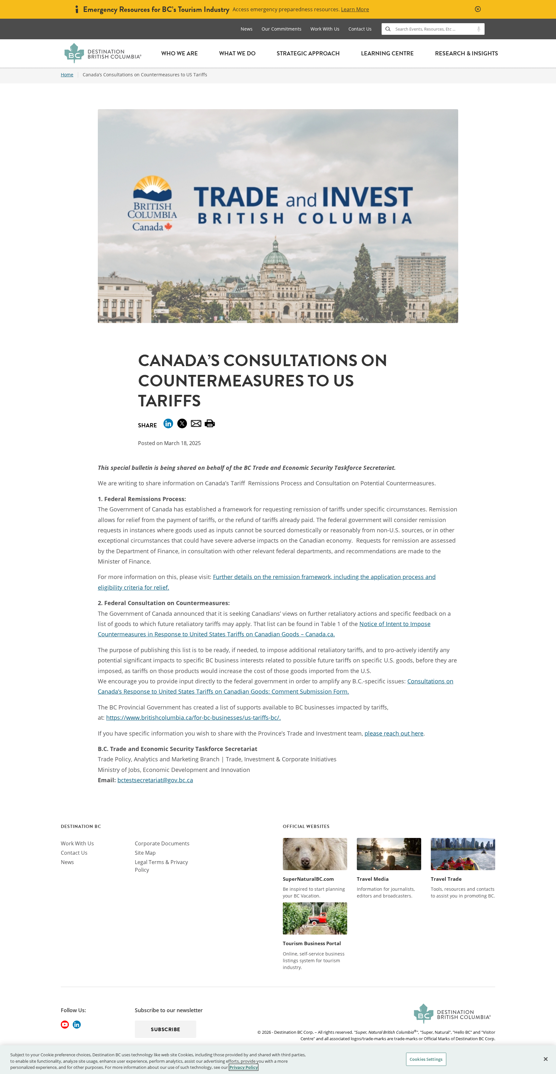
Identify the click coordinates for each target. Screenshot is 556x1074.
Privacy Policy (243, 1067)
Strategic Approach (308, 53)
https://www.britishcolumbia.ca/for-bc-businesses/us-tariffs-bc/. (193, 717)
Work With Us (324, 29)
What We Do (237, 53)
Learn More (355, 9)
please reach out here (394, 733)
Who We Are (179, 53)
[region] (278, 1059)
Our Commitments (281, 29)
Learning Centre (387, 53)
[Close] (546, 1059)
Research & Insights (466, 53)
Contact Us (360, 29)
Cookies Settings (426, 1059)
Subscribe (165, 1029)
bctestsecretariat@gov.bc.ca (155, 780)
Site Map (145, 852)
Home (67, 74)
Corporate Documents (162, 843)
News (247, 29)
